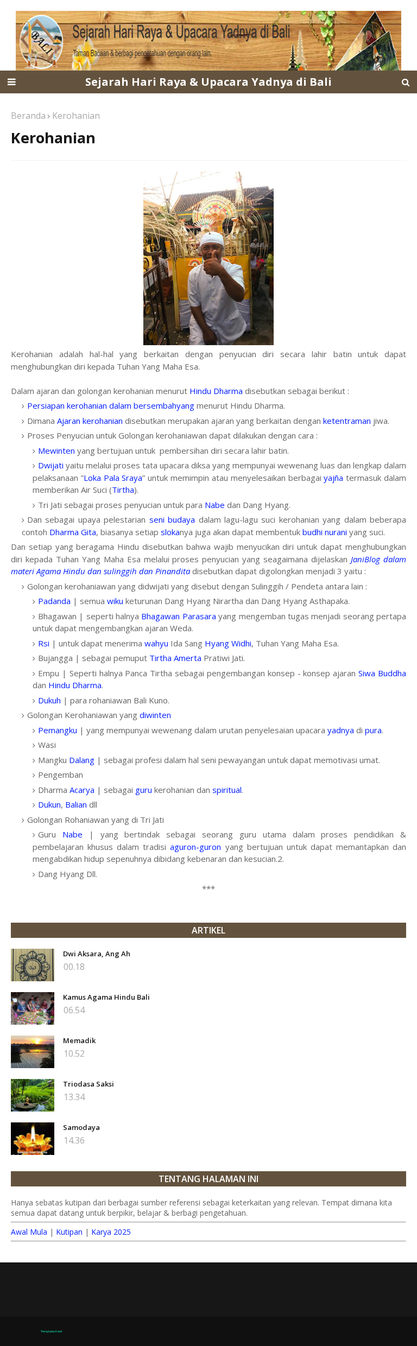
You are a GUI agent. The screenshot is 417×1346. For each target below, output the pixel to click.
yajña (333, 477)
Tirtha (123, 489)
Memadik (79, 1040)
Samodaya (81, 1127)
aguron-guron (195, 846)
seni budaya (172, 519)
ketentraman (347, 420)
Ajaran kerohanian (90, 420)
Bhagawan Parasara (178, 616)
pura (373, 730)
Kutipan (69, 1232)
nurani (336, 531)
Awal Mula (29, 1232)
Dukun (49, 804)
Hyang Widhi (228, 643)
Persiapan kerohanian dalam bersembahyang (110, 405)
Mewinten (56, 450)
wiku (115, 600)
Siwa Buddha (382, 673)
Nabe (215, 504)
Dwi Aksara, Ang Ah (96, 953)
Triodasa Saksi (88, 1084)
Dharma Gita (72, 531)
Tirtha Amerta (175, 657)
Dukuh (49, 700)
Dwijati (51, 465)
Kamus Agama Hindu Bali (106, 997)
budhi (313, 531)
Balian (76, 804)
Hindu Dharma (216, 390)
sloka (170, 531)
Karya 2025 (111, 1232)
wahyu (156, 643)
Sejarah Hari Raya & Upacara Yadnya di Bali (208, 81)
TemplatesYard (51, 1331)
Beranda (28, 116)
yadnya (340, 730)
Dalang (81, 759)
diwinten (155, 714)
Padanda (54, 600)
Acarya (82, 789)
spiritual (227, 789)
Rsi (43, 643)
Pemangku (57, 730)
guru (143, 789)
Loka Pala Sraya (113, 477)
